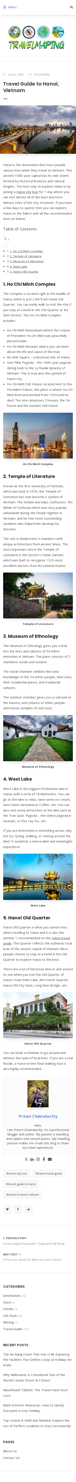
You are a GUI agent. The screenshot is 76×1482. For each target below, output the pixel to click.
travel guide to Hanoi (22, 1184)
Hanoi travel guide (50, 1173)
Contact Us (11, 1458)
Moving (8, 1322)
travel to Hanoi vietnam (23, 1194)
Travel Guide (42, 74)
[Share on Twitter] (7, 1209)
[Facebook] (44, 1159)
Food (7, 1302)
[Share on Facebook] (18, 1209)
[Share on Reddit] (28, 1209)
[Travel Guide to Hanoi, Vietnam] (38, 129)
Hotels (8, 1309)
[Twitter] (26, 1159)
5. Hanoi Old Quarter (24, 272)
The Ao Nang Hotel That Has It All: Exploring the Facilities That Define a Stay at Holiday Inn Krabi (37, 1359)
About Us (10, 1451)
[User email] (50, 1159)
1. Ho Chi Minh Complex (26, 251)
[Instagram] (38, 1159)
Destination (11, 1295)
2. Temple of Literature (25, 256)
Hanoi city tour (27, 192)
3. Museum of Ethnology (26, 261)
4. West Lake (18, 266)
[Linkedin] (32, 1159)
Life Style (10, 1315)
